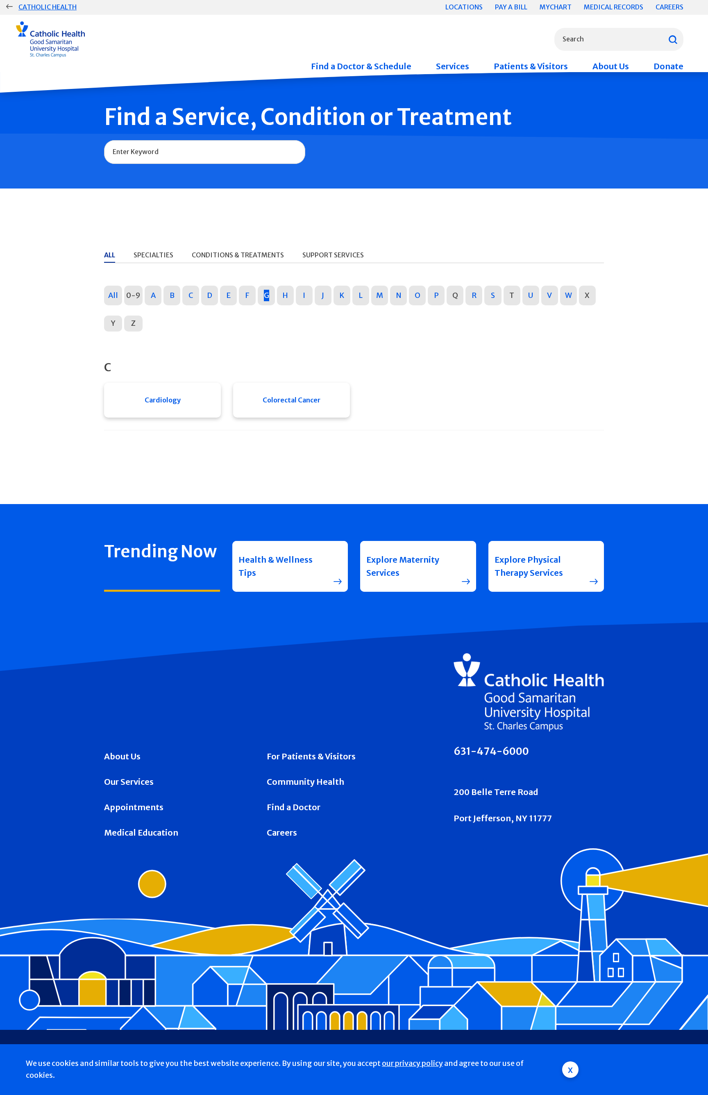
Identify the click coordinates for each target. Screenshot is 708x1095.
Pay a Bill (511, 7)
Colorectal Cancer (291, 400)
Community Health (305, 782)
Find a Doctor (293, 807)
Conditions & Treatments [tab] (238, 255)
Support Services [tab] (333, 255)
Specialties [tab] (153, 255)
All (113, 295)
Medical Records (613, 7)
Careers (669, 7)
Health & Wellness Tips (275, 566)
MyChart (556, 7)
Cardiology (163, 400)
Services (452, 66)
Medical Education (141, 832)
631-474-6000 (491, 751)
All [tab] (109, 255)
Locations (464, 7)
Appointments (133, 807)
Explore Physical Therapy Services (529, 566)
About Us (610, 66)
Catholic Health (47, 7)
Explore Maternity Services (402, 566)
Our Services (129, 782)
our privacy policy (412, 1063)
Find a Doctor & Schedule (361, 66)
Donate (668, 66)
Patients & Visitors (531, 66)
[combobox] (618, 39)
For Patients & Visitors (311, 756)
